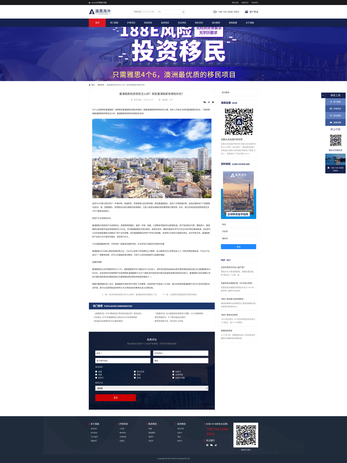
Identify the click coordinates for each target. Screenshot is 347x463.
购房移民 (148, 22)
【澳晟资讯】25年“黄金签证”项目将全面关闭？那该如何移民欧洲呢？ (122, 313)
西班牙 (151, 441)
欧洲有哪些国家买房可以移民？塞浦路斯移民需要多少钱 (133, 294)
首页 (97, 22)
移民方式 (99, 383)
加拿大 (179, 433)
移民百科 (199, 22)
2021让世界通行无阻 (99, 3)
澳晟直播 (337, 122)
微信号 (225, 238)
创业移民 (182, 22)
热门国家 (114, 22)
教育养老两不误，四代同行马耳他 (169, 321)
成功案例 (216, 22)
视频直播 (233, 22)
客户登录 (253, 11)
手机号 (225, 231)
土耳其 (122, 429)
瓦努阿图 (123, 437)
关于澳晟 (250, 22)
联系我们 (255, 3)
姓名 (99, 353)
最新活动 (245, 3)
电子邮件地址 (102, 360)
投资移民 (165, 22)
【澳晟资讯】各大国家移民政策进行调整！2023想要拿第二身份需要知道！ (183, 313)
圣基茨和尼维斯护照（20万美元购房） (237, 283)
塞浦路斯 (152, 433)
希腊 (150, 429)
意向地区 (99, 367)
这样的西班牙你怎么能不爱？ (233, 267)
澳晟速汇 (94, 441)
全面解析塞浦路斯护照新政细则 (183, 294)
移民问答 (235, 3)
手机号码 (158, 353)
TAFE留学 (94, 437)
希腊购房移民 (226, 330)
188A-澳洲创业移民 (229, 315)
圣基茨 (122, 441)
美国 (179, 437)
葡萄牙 (151, 437)
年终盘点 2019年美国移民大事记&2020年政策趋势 (115, 317)
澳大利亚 (180, 429)
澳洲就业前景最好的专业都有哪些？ (109, 321)
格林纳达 (123, 433)
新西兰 (179, 441)
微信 (156, 360)
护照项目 (131, 22)
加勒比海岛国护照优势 (232, 139)
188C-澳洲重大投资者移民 (232, 299)
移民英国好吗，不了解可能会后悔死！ (171, 317)
